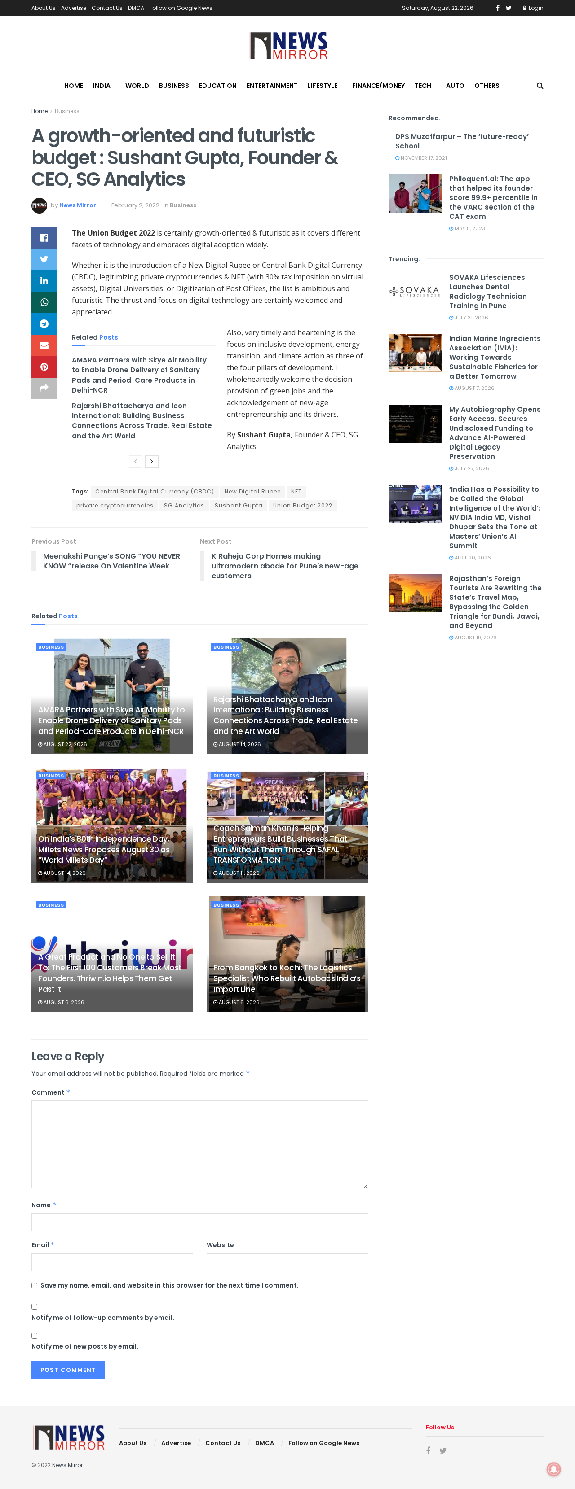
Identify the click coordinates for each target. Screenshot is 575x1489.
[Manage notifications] (554, 1469)
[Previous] (135, 461)
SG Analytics (184, 505)
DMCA (136, 8)
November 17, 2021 (423, 158)
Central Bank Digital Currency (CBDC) (154, 491)
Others (487, 85)
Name (44, 1205)
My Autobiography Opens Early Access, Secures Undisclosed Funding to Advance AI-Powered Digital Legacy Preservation (495, 433)
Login (535, 8)
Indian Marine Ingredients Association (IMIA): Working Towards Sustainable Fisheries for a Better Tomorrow (495, 357)
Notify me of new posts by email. (84, 1346)
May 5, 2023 (469, 228)
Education (218, 85)
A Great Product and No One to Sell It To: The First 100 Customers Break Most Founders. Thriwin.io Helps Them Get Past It (109, 973)
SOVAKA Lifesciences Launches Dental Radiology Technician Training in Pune (488, 291)
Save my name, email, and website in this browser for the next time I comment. (169, 1285)
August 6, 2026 (63, 1002)
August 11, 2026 (238, 873)
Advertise (73, 8)
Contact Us (107, 8)
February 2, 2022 (135, 205)
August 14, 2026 (239, 744)
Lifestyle (322, 85)
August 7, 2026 (474, 388)
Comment (51, 1092)
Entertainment (272, 85)
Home (73, 85)
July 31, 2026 (470, 317)
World (137, 85)
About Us (43, 8)
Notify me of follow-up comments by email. (102, 1317)
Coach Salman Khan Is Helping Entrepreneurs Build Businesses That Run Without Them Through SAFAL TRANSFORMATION (280, 844)
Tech (423, 85)
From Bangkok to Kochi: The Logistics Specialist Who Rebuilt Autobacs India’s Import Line (287, 978)
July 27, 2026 (471, 468)
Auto (455, 85)
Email (43, 1244)
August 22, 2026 (64, 744)
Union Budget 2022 (302, 505)
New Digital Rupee (253, 491)
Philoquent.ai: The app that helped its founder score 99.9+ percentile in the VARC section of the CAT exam (493, 197)
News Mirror (77, 205)
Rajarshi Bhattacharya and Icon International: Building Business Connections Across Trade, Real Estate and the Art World (142, 421)
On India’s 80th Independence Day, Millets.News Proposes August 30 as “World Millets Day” (103, 850)
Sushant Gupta (239, 505)
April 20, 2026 (472, 557)
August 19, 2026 (475, 637)
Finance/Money (378, 85)
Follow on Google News (181, 8)
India (102, 85)
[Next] (152, 461)
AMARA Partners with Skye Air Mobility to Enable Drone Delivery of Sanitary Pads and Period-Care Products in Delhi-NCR (139, 375)
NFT (296, 491)
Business (174, 85)
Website (220, 1244)
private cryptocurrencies (115, 505)
